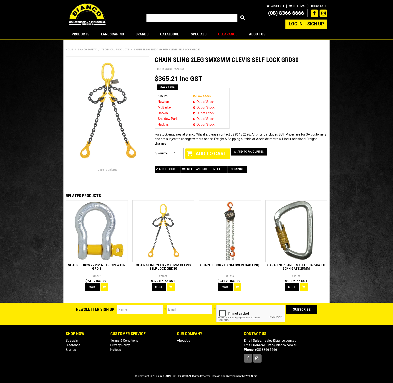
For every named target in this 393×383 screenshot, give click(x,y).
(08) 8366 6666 (286, 13)
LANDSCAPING (112, 34)
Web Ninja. (251, 376)
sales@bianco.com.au (280, 340)
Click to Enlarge (107, 169)
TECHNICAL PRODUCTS (115, 49)
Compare (237, 169)
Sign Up (315, 24)
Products (80, 34)
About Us (257, 34)
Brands (142, 34)
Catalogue (169, 34)
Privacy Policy (120, 345)
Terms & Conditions (124, 340)
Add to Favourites (250, 151)
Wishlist (278, 6)
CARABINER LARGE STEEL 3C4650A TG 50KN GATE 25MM (296, 266)
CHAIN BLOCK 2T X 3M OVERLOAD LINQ (229, 265)
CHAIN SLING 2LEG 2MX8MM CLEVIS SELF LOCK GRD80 (163, 266)
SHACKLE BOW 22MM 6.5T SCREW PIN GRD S (97, 266)
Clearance (227, 34)
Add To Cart (104, 287)
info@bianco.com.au (282, 345)
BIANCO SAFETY (87, 49)
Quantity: (161, 153)
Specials (199, 34)
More (92, 287)
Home (69, 49)
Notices (115, 349)
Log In (295, 24)
